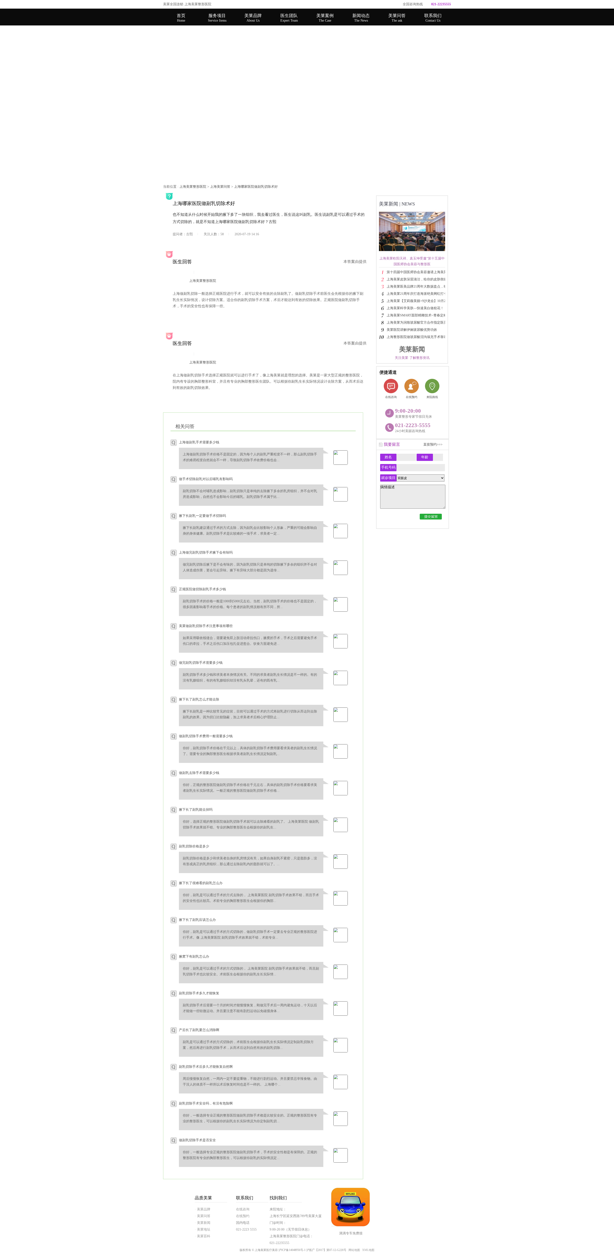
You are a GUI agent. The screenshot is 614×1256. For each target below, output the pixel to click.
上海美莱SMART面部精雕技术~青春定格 (417, 315)
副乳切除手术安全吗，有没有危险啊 (206, 1103)
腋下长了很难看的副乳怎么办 (201, 883)
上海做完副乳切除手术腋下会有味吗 (206, 552)
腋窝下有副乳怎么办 (194, 956)
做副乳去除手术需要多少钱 (199, 773)
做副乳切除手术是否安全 (197, 1140)
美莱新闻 (397, 203)
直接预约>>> (433, 444)
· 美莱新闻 (202, 1223)
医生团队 (289, 17)
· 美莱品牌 (202, 1209)
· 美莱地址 (202, 1229)
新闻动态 (361, 17)
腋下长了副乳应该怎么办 (197, 920)
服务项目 (217, 17)
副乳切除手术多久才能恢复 (199, 993)
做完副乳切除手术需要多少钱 (201, 662)
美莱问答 (397, 17)
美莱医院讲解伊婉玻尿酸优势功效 (412, 330)
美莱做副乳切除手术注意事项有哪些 (206, 626)
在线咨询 (391, 397)
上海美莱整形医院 (192, 186)
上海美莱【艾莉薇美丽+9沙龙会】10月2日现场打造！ (423, 301)
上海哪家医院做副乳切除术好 (256, 186)
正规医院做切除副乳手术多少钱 (202, 589)
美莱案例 (325, 17)
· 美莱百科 (202, 1236)
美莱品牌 (253, 17)
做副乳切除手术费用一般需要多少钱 (206, 736)
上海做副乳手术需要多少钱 (199, 442)
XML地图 (368, 1250)
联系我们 (433, 17)
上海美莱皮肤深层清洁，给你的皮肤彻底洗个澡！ (423, 279)
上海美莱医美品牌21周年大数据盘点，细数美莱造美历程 (423, 286)
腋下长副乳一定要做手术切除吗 (202, 516)
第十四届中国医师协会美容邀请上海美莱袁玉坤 (422, 272)
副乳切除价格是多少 (194, 846)
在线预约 (411, 397)
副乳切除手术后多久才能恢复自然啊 (206, 1067)
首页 (181, 17)
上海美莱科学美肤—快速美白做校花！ (415, 308)
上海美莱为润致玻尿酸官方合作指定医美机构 (420, 322)
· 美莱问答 (202, 1216)
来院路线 (432, 397)
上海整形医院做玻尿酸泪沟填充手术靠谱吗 (418, 337)
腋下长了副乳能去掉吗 (196, 809)
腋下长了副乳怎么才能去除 (199, 699)
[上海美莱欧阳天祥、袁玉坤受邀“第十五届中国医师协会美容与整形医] (415, 252)
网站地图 (354, 1250)
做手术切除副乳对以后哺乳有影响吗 (206, 479)
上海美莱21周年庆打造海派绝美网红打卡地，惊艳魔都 (423, 294)
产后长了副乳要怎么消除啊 (199, 1030)
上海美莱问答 (220, 186)
